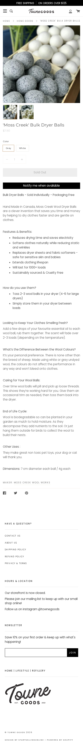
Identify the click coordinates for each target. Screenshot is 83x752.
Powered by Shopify (60, 740)
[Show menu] (5, 11)
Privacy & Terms (16, 563)
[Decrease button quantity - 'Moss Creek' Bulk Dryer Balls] (7, 159)
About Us (11, 543)
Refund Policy (14, 556)
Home (6, 21)
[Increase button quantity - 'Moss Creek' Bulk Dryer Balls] (21, 159)
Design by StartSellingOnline (25, 740)
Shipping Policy (15, 549)
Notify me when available (41, 185)
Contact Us (12, 536)
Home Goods (25, 21)
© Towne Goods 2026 (18, 732)
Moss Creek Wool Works (32, 482)
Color (6, 141)
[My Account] (68, 11)
